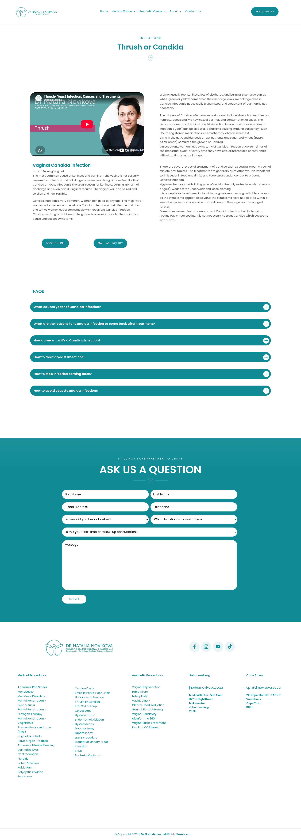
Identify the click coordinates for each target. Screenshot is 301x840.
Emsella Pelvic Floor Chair (92, 693)
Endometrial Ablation (89, 720)
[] (230, 651)
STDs (78, 751)
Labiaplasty (140, 696)
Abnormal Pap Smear (32, 687)
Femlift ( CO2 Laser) (146, 727)
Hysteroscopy (84, 724)
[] (194, 651)
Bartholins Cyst (28, 750)
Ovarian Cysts (84, 688)
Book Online (265, 11)
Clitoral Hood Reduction (148, 705)
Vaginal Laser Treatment (149, 723)
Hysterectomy (85, 715)
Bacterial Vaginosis (88, 755)
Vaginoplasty (141, 701)
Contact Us (193, 11)
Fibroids (23, 759)
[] (206, 651)
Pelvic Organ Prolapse (33, 741)
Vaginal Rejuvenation (146, 687)
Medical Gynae (122, 11)
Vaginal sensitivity (30, 736)
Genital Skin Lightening (147, 709)
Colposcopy (83, 711)
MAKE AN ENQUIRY (110, 243)
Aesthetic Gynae (150, 11)
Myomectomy (84, 728)
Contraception (28, 754)
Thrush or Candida (87, 702)
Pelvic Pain (25, 768)
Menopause (26, 692)
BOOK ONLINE (55, 243)
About (174, 11)
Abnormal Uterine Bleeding (36, 745)
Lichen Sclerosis (28, 763)
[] (218, 651)
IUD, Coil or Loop (86, 706)
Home (104, 11)
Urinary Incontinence (89, 697)
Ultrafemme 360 (143, 719)
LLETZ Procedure (86, 738)
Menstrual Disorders (31, 696)
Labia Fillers (140, 692)
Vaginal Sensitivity (144, 714)
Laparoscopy (84, 733)
